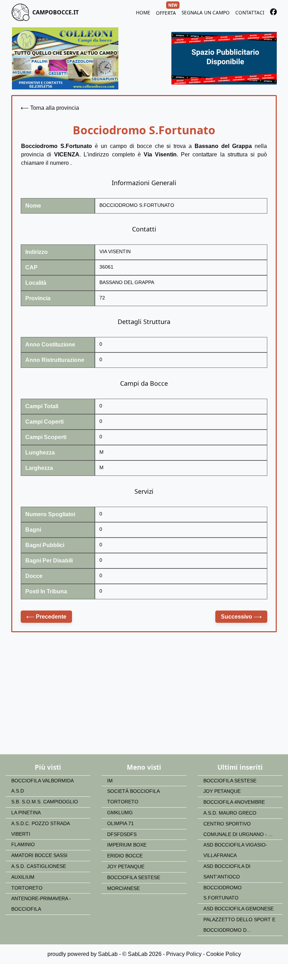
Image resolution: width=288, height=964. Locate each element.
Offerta (166, 12)
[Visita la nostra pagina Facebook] (273, 13)
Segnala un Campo (206, 12)
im (110, 780)
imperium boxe (126, 845)
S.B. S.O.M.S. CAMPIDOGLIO (44, 801)
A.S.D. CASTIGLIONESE (38, 866)
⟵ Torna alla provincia (50, 108)
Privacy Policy (184, 954)
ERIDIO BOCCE (125, 855)
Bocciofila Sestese (133, 877)
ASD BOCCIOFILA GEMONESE (238, 908)
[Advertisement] (144, 698)
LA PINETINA (26, 812)
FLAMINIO (23, 844)
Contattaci (249, 12)
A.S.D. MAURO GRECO (229, 813)
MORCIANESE (123, 888)
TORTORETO (26, 888)
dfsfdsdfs (122, 834)
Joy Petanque (125, 866)
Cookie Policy (223, 954)
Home (143, 12)
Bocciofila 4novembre (234, 802)
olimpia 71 (120, 823)
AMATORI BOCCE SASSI (39, 855)
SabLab (108, 954)
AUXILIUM (22, 877)
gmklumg (120, 812)
